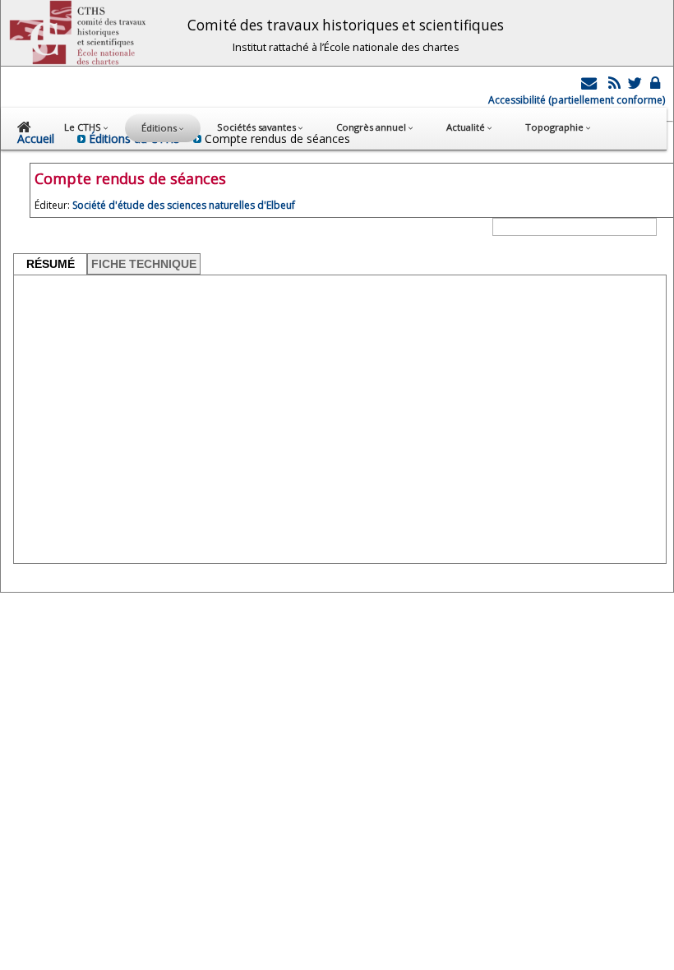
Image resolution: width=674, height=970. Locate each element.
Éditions (160, 128)
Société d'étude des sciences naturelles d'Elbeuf (183, 205)
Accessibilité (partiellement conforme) (576, 100)
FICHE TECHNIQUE (143, 263)
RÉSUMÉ (50, 263)
